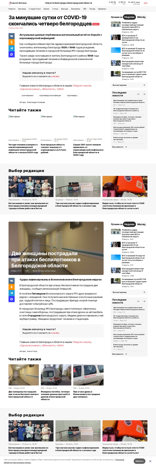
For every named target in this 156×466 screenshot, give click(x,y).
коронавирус (72, 95)
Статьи (55, 9)
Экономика (75, 9)
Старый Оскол (35, 9)
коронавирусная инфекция (50, 95)
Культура (64, 9)
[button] (138, 94)
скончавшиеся (27, 95)
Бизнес (46, 9)
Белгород (22, 9)
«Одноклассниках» (30, 89)
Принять (139, 461)
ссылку (55, 76)
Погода (92, 9)
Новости (12, 9)
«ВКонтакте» (48, 89)
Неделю (129, 17)
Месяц (141, 17)
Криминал (102, 9)
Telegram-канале (82, 85)
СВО (85, 9)
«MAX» (60, 89)
